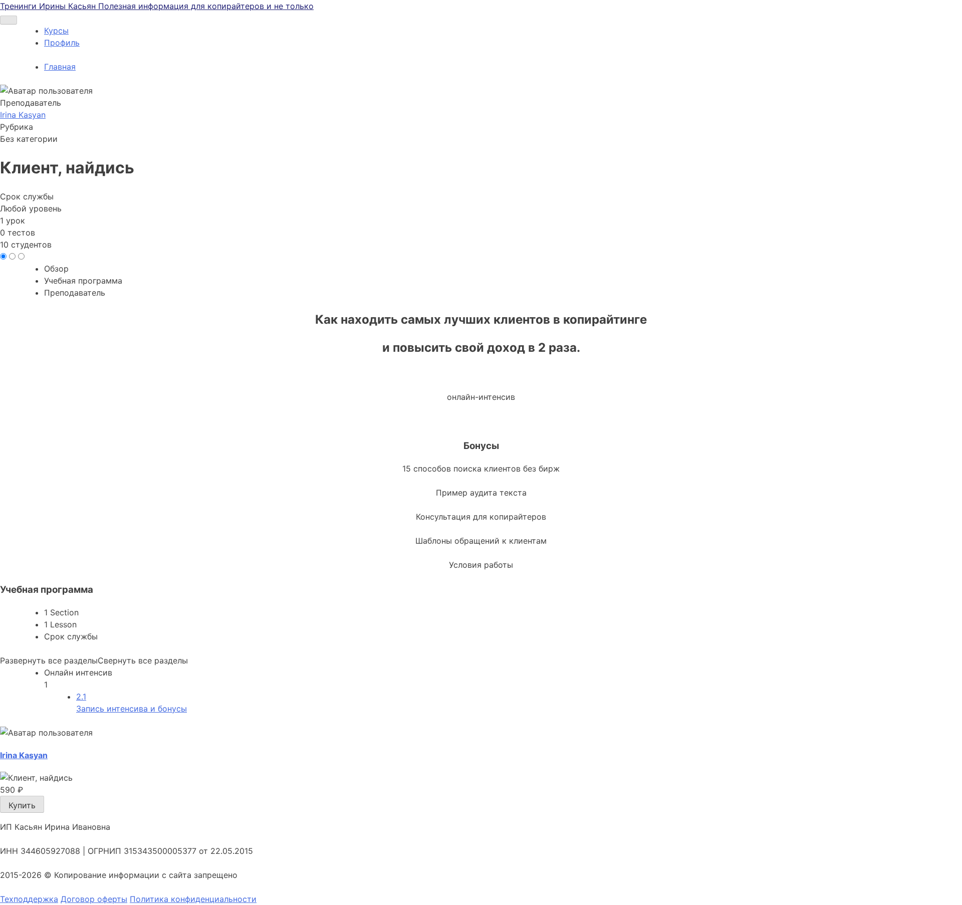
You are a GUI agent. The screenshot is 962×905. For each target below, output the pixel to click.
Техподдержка (29, 899)
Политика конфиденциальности (193, 899)
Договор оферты (94, 899)
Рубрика (16, 127)
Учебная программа (83, 281)
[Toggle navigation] (8, 20)
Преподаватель (30, 103)
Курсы (56, 31)
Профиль (62, 43)
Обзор (56, 269)
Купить (22, 805)
